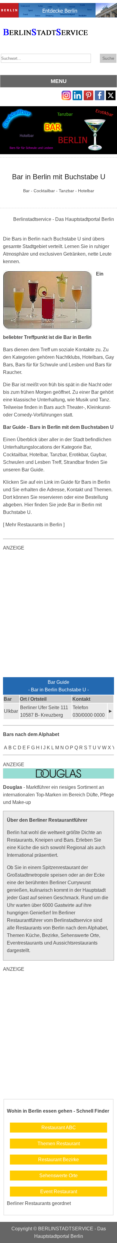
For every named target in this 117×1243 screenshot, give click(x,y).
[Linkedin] (77, 94)
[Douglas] (58, 772)
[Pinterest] (88, 94)
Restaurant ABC (58, 1127)
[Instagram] (66, 94)
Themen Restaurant (59, 1143)
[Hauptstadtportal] (58, 6)
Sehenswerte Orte (58, 1175)
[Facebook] (99, 94)
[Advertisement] (58, 615)
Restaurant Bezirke (58, 1159)
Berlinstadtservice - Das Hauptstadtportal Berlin (63, 219)
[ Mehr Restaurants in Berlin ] (33, 524)
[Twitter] (111, 94)
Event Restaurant (58, 1191)
